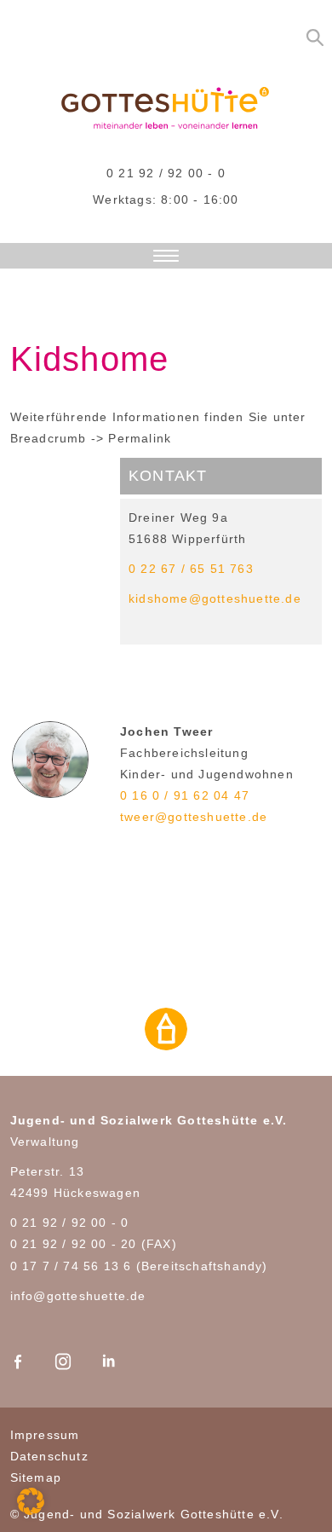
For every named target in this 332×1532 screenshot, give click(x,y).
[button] (30, 1501)
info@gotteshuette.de (78, 1296)
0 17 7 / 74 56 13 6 (71, 1266)
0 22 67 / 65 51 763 (191, 568)
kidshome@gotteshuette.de (215, 598)
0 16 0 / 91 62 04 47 (184, 795)
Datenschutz (49, 1456)
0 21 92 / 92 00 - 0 (166, 173)
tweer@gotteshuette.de (193, 817)
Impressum (45, 1435)
